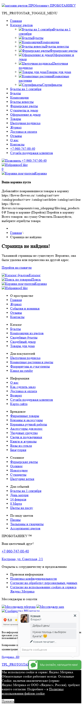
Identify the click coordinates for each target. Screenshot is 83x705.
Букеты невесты (22, 102)
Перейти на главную (17, 267)
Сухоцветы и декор (24, 110)
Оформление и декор (25, 114)
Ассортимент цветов (25, 528)
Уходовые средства (24, 433)
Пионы (15, 520)
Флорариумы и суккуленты (30, 366)
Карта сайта (18, 404)
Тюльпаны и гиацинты (27, 524)
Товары (15, 119)
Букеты (15, 93)
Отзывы (16, 136)
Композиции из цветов (27, 333)
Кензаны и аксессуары (26, 420)
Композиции (19, 97)
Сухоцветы (18, 475)
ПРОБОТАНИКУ (62, 5)
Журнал (15, 127)
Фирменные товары (24, 416)
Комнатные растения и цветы (31, 362)
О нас (14, 140)
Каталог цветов (21, 25)
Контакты (17, 144)
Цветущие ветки (22, 479)
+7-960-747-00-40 (22, 149)
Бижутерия (18, 450)
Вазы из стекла (21, 446)
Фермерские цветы (24, 106)
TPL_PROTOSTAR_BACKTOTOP (27, 664)
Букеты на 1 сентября (25, 89)
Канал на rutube (21, 371)
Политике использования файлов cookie (33, 691)
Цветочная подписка (25, 123)
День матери (19, 495)
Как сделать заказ (23, 387)
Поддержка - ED (10, 657)
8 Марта (16, 504)
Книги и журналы (23, 441)
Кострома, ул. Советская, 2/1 (22, 559)
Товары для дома (22, 346)
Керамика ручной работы (28, 424)
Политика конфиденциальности (33, 579)
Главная (16, 21)
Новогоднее (19, 470)
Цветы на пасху (21, 508)
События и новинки (25, 308)
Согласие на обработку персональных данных (43, 583)
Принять (8, 701)
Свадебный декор (23, 342)
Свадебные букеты (23, 337)
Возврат (16, 395)
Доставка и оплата (23, 132)
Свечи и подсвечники (26, 437)
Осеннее (16, 466)
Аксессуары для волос (26, 429)
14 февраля (18, 499)
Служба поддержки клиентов (31, 153)
